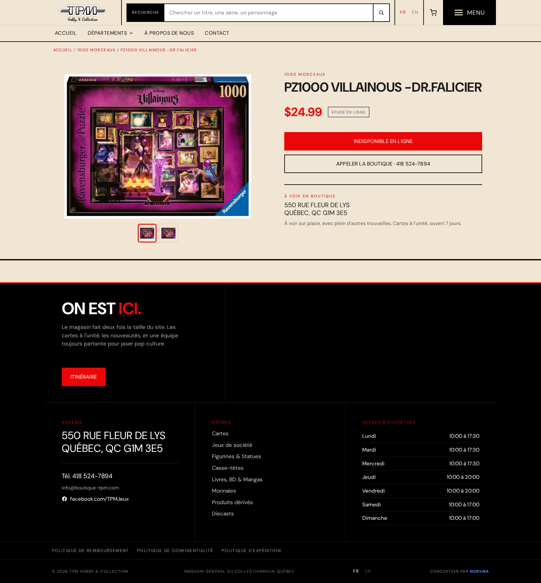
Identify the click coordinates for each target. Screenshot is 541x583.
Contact (217, 33)
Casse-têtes (228, 467)
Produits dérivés (232, 502)
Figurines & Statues (236, 456)
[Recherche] (381, 12)
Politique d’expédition (251, 550)
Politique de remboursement (90, 550)
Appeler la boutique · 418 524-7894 (383, 163)
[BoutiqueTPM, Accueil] (83, 12)
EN (415, 12)
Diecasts (223, 513)
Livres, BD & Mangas (237, 479)
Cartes (220, 433)
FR (403, 12)
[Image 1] (147, 233)
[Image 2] (168, 233)
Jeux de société (232, 445)
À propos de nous (169, 33)
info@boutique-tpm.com (90, 487)
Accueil (66, 33)
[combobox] (268, 12)
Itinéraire (83, 376)
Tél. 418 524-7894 (87, 476)
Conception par (459, 571)
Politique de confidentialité (175, 550)
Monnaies (224, 490)
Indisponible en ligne (383, 141)
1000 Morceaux (96, 50)
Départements (107, 33)
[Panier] (433, 12)
